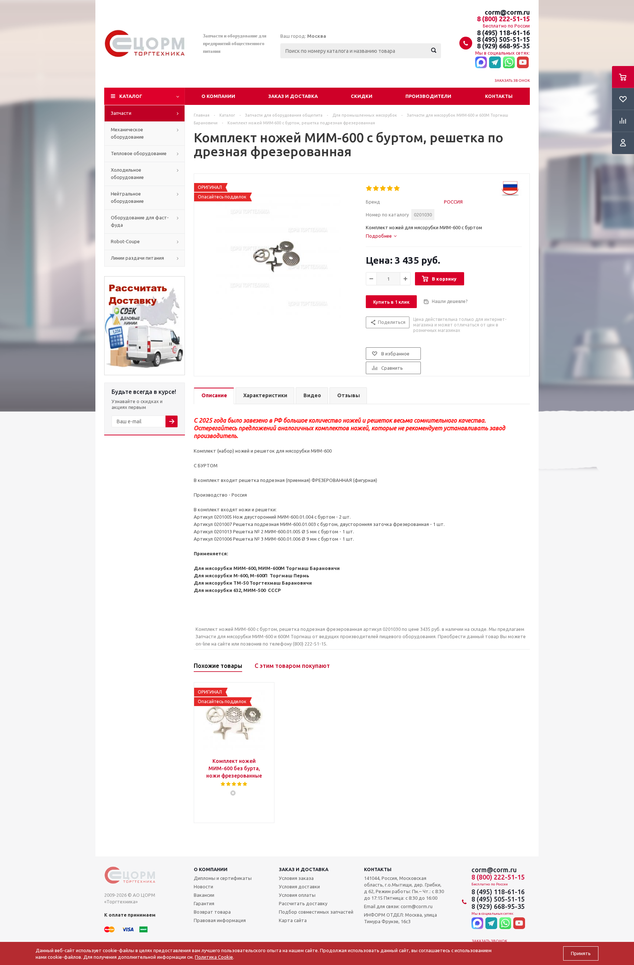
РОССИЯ (453, 201)
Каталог (130, 96)
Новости (203, 886)
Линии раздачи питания (137, 257)
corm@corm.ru (507, 12)
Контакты (499, 96)
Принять (581, 953)
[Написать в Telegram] (495, 62)
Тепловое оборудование (139, 153)
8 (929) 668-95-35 (503, 46)
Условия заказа (296, 878)
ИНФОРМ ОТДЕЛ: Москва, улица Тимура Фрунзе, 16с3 (400, 918)
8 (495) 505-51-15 (503, 39)
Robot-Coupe (125, 241)
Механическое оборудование (127, 133)
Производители (428, 96)
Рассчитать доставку (303, 903)
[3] (383, 188)
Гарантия (204, 903)
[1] (369, 188)
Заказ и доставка (293, 96)
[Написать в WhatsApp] (509, 62)
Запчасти (121, 113)
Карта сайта (293, 920)
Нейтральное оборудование (127, 197)
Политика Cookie (214, 956)
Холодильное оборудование (127, 173)
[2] (376, 188)
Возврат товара (212, 911)
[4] (390, 188)
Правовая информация (220, 920)
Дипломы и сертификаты (223, 878)
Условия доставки (299, 886)
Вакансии (204, 895)
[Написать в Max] (481, 62)
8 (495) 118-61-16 (503, 32)
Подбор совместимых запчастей (316, 911)
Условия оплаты (297, 895)
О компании (218, 96)
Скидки (361, 96)
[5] (397, 188)
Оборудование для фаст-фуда (140, 221)
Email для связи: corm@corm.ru (398, 906)
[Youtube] (523, 62)
